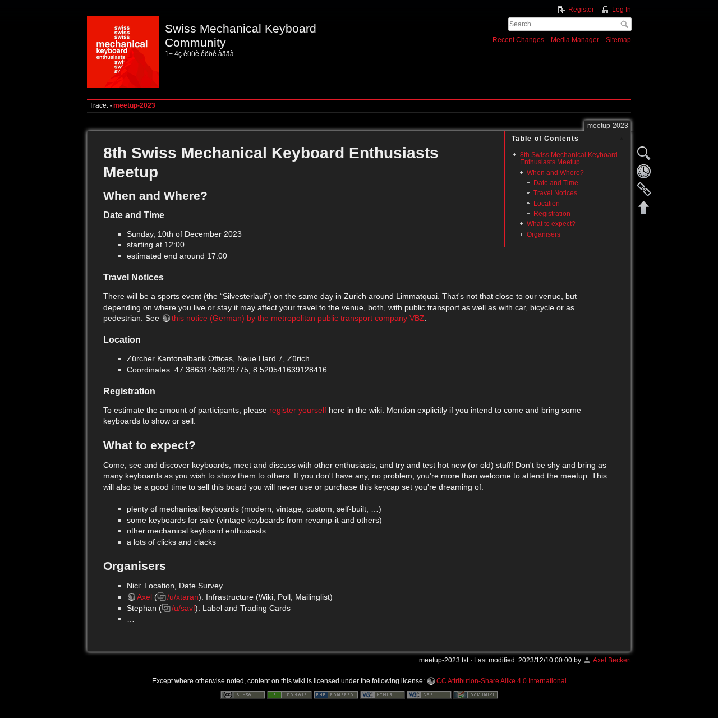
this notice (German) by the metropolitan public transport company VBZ (298, 318)
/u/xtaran (183, 596)
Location (546, 204)
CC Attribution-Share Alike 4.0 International (501, 681)
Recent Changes (518, 40)
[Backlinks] (644, 189)
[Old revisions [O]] (644, 171)
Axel (144, 596)
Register (581, 9)
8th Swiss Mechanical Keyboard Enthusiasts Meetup (569, 158)
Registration (551, 214)
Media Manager (575, 40)
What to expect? (551, 224)
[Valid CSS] (429, 694)
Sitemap (618, 40)
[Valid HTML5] (382, 694)
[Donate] (289, 694)
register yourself (297, 410)
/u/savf (183, 608)
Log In (621, 9)
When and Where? (555, 173)
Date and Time (555, 183)
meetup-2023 (134, 105)
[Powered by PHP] (336, 694)
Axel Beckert (612, 660)
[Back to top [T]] (644, 207)
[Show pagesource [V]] (644, 153)
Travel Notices (555, 193)
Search (625, 24)
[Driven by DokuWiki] (475, 694)
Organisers (543, 234)
